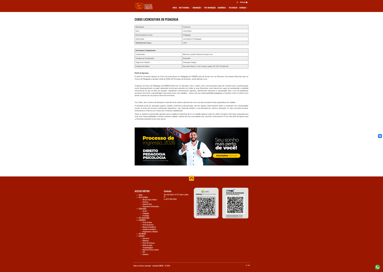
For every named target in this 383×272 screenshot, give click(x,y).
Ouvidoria (145, 254)
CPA (144, 252)
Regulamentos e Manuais (150, 231)
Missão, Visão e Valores (150, 199)
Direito (145, 211)
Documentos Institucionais (151, 206)
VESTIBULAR (233, 8)
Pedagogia (146, 213)
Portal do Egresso (148, 224)
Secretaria (146, 238)
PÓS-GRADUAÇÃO (210, 8)
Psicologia (146, 215)
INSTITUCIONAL (184, 8)
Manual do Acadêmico (149, 227)
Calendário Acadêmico (149, 229)
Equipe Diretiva (147, 204)
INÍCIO (175, 8)
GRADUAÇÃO (197, 8)
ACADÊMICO (222, 8)
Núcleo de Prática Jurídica (151, 250)
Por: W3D (248, 265)
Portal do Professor (149, 243)
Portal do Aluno (147, 222)
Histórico (145, 202)
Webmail (243, 2)
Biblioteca (146, 240)
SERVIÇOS (242, 8)
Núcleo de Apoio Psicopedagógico (148, 246)
